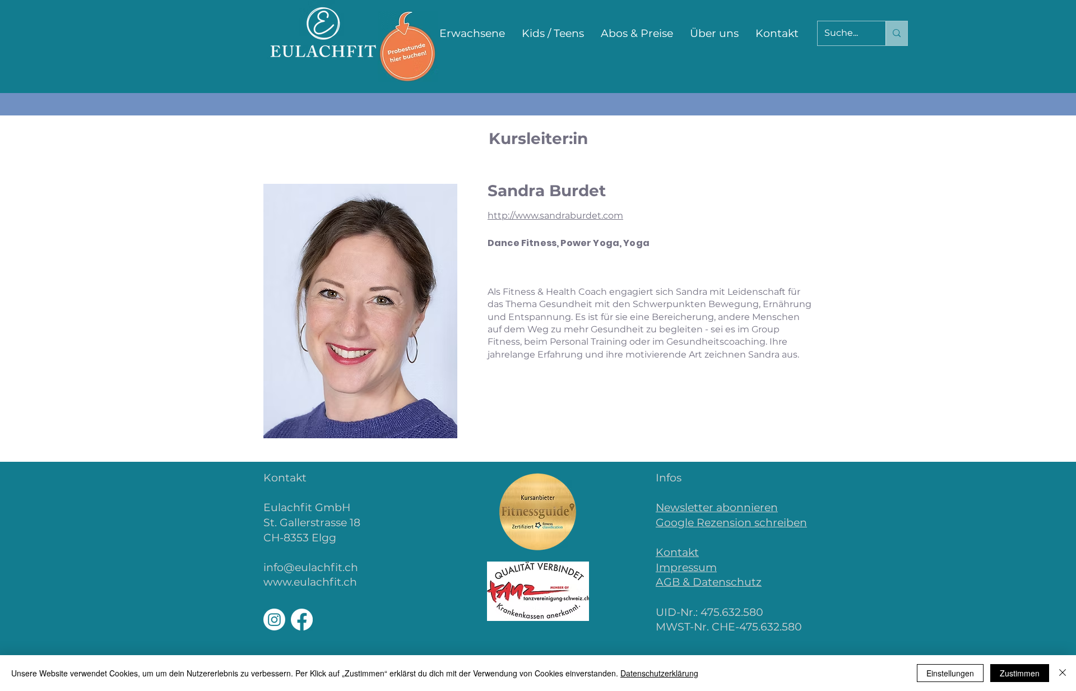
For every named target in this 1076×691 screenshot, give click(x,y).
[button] (472, 34)
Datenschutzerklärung (659, 673)
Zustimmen (1020, 673)
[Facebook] (302, 619)
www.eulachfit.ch (310, 582)
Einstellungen (950, 673)
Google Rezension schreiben (731, 522)
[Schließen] (1062, 673)
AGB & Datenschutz (709, 582)
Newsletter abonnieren (717, 507)
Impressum (686, 567)
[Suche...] (896, 33)
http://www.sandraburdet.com (555, 215)
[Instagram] (274, 619)
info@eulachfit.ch (310, 567)
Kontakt (677, 552)
